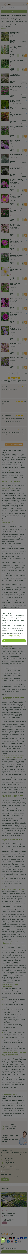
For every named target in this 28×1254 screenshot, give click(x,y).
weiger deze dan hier (14, 635)
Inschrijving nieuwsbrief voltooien (14, 1251)
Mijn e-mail (5, 1243)
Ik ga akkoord (7, 1248)
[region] (14, 627)
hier (17, 637)
